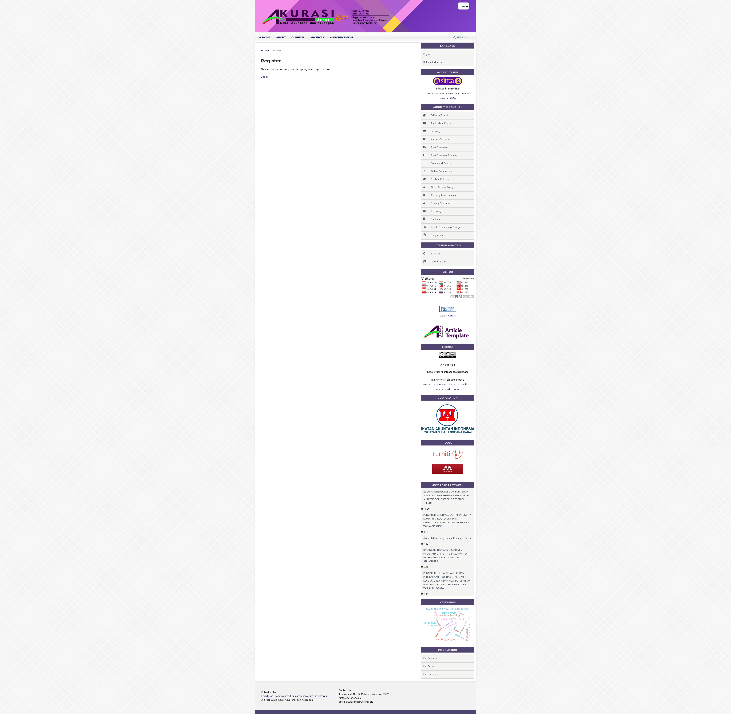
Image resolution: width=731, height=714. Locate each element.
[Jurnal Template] (447, 338)
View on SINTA (448, 98)
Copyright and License (443, 195)
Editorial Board (439, 115)
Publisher (436, 219)
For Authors (430, 666)
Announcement (341, 37)
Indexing (436, 131)
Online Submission (441, 171)
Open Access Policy (442, 187)
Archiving (436, 211)
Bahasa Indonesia (433, 62)
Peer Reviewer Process (444, 155)
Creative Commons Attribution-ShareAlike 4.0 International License (447, 387)
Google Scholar (439, 262)
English (427, 54)
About (281, 37)
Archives (317, 37)
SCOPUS (436, 254)
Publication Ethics (441, 123)
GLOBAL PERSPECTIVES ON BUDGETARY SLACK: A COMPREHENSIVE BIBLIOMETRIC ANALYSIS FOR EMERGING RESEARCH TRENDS (446, 498)
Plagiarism (437, 235)
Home (265, 37)
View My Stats (448, 316)
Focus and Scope (441, 163)
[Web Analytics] (447, 311)
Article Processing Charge (445, 227)
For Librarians (430, 674)
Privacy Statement (441, 203)
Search (462, 37)
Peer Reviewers (439, 147)
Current (297, 37)
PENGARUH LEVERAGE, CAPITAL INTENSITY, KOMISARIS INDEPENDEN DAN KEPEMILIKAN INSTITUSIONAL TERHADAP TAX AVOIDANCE (447, 521)
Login (464, 6)
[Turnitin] (447, 458)
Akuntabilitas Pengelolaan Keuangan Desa (447, 538)
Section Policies (440, 179)
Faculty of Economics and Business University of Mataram (294, 696)
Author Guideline (440, 139)
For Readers (430, 658)
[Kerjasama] (447, 433)
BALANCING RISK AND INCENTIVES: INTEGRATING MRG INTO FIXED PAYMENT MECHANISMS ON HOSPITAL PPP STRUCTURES (446, 556)
